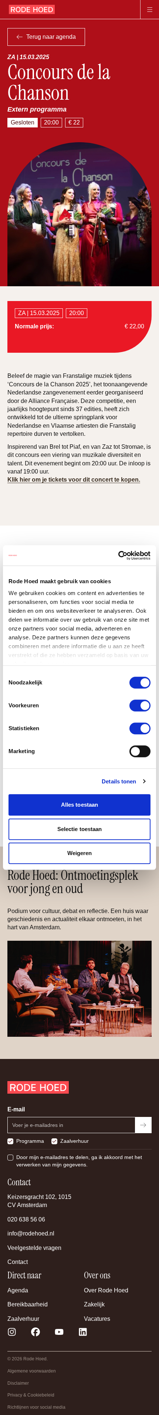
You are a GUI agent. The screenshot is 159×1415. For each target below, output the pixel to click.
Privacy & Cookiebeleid (30, 1395)
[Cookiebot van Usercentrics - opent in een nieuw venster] (118, 555)
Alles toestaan (79, 805)
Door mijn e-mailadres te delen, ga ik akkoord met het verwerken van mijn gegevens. (79, 1161)
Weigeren (79, 853)
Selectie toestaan (79, 829)
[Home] (32, 9)
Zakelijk (94, 1304)
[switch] (139, 705)
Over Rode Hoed (106, 1290)
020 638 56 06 (26, 1219)
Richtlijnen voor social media (36, 1407)
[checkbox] (10, 1141)
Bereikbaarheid (27, 1304)
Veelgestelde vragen (34, 1248)
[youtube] (59, 1331)
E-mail (16, 1109)
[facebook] (35, 1331)
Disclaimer (18, 1383)
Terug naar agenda (51, 37)
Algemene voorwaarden (31, 1371)
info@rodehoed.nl (30, 1233)
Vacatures (97, 1319)
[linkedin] (82, 1331)
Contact (17, 1262)
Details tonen (119, 781)
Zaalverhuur (74, 1141)
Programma (30, 1141)
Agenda (17, 1290)
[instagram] (11, 1331)
